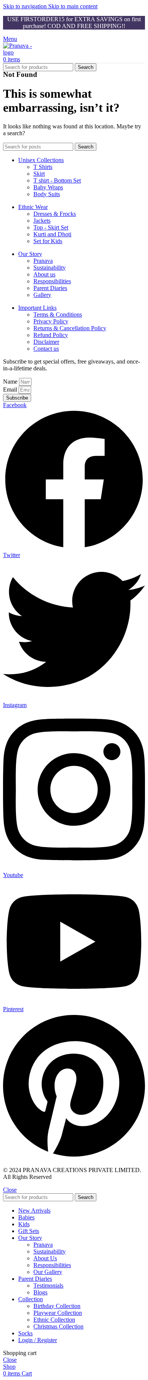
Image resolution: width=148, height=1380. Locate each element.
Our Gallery (47, 1272)
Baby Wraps (48, 187)
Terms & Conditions (57, 314)
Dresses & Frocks (54, 214)
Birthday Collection (56, 1306)
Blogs (40, 1292)
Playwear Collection (57, 1313)
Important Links (37, 307)
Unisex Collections (41, 160)
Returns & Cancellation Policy (69, 328)
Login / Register (37, 1340)
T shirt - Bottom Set (57, 180)
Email (11, 389)
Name (11, 381)
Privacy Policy (50, 321)
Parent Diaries (50, 288)
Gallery (42, 295)
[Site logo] (22, 52)
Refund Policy (50, 335)
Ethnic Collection (54, 1319)
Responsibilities (52, 281)
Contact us (46, 348)
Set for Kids (47, 241)
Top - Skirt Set (50, 227)
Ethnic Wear (33, 207)
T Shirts (42, 167)
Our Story (30, 254)
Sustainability (49, 267)
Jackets (41, 220)
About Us (45, 1258)
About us (44, 274)
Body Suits (46, 194)
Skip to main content (73, 6)
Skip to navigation (25, 6)
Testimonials (48, 1285)
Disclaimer (46, 342)
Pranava (43, 261)
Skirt (39, 173)
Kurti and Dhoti (52, 234)
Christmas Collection (58, 1326)
